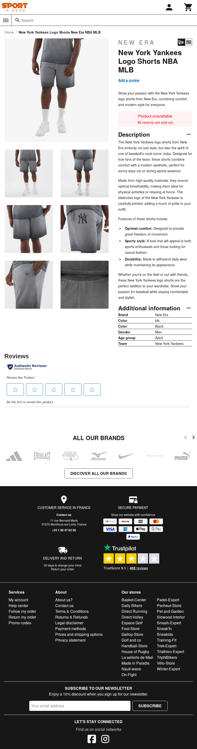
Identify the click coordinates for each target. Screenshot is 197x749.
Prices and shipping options (79, 634)
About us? (64, 599)
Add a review (128, 80)
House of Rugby (135, 651)
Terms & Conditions (72, 611)
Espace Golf (132, 622)
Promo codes (20, 622)
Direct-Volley (132, 617)
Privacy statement (70, 640)
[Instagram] (105, 739)
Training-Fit (166, 640)
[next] (193, 438)
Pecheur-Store (169, 605)
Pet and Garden (170, 611)
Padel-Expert (168, 599)
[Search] (17, 20)
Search (27, 20)
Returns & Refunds (71, 617)
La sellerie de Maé (137, 657)
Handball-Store (135, 646)
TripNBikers (167, 657)
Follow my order (22, 611)
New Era (136, 42)
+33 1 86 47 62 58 (64, 530)
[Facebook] (92, 739)
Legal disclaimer (69, 622)
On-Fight (129, 674)
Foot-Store (131, 628)
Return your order (62, 569)
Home (9, 32)
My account (18, 599)
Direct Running (134, 611)
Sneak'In (164, 628)
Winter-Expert (168, 669)
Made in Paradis (135, 663)
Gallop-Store (132, 634)
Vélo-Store (166, 663)
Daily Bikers (132, 605)
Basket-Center (134, 599)
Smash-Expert (169, 622)
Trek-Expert (166, 646)
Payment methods (70, 628)
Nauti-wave (131, 669)
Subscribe (150, 705)
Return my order (22, 617)
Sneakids (165, 634)
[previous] (185, 438)
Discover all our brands (98, 473)
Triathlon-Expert (170, 651)
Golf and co (131, 640)
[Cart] (188, 7)
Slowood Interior (171, 617)
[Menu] (6, 20)
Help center (18, 605)
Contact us (63, 515)
